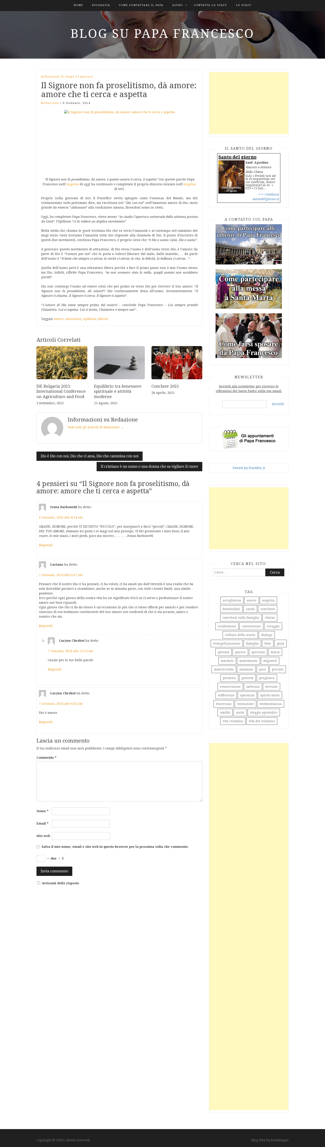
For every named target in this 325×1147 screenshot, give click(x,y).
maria (275, 652)
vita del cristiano (262, 721)
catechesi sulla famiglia (241, 617)
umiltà (225, 712)
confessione (227, 626)
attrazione (73, 319)
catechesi (267, 609)
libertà (103, 319)
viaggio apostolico (263, 712)
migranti (270, 661)
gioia (280, 643)
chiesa (270, 617)
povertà (247, 678)
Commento (46, 757)
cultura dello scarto (240, 635)
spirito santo (270, 695)
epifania (89, 319)
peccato (277, 669)
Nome (42, 811)
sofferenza (226, 695)
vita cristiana (233, 721)
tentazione (245, 704)
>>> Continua (268, 194)
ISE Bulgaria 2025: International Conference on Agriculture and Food (61, 391)
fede (267, 643)
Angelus (72, 184)
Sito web (43, 836)
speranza (247, 695)
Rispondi (46, 545)
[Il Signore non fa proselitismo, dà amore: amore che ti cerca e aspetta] (119, 141)
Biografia (101, 5)
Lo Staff (243, 5)
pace (262, 669)
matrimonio (248, 661)
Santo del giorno (237, 157)
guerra (240, 652)
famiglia (252, 643)
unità (240, 712)
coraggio (273, 626)
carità (250, 609)
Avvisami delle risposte (60, 883)
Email (42, 823)
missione (246, 669)
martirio (227, 661)
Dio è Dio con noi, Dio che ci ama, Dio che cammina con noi (89, 456)
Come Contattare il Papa (141, 5)
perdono (229, 678)
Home (78, 5)
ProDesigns (280, 1140)
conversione (251, 626)
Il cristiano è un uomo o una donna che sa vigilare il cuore (149, 466)
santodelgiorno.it (265, 199)
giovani (223, 652)
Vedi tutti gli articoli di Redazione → (96, 427)
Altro (177, 5)
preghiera (267, 678)
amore (59, 319)
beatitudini (231, 609)
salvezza (253, 686)
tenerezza (223, 704)
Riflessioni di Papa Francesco (67, 76)
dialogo (266, 635)
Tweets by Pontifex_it (248, 468)
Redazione (50, 103)
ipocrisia (258, 652)
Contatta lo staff (210, 5)
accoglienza (232, 600)
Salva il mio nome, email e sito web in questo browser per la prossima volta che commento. (115, 846)
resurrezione (230, 686)
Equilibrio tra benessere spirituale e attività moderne (117, 391)
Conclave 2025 (165, 386)
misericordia (224, 669)
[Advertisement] (248, 103)
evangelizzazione (226, 643)
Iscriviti (278, 404)
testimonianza (271, 704)
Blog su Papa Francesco (162, 34)
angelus (268, 600)
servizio (271, 686)
